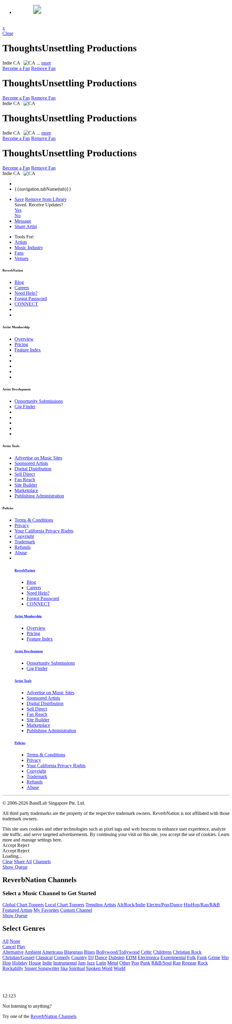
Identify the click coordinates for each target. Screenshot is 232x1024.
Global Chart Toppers (23, 904)
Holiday (19, 962)
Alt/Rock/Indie (131, 904)
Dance (101, 957)
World (119, 968)
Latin (101, 962)
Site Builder (25, 485)
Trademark (24, 541)
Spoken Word (99, 968)
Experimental (173, 957)
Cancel (9, 946)
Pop (135, 962)
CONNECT (26, 304)
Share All (23, 861)
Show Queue (14, 867)
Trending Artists (100, 904)
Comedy (62, 957)
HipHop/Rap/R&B (202, 904)
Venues (21, 258)
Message (22, 221)
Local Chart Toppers (64, 904)
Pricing (21, 344)
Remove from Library (46, 199)
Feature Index (27, 349)
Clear (7, 861)
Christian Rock (187, 952)
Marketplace (26, 490)
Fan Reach (24, 479)
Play (21, 946)
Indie (47, 962)
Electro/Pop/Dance (164, 904)
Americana (52, 952)
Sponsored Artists (31, 463)
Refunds (22, 547)
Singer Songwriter (41, 968)
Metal (112, 962)
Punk (145, 962)
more (46, 62)
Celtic (146, 952)
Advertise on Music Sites (38, 457)
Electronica (148, 957)
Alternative (13, 952)
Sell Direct (24, 474)
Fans (19, 253)
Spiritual (77, 968)
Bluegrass (73, 952)
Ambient (32, 952)
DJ (91, 957)
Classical (44, 957)
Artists (20, 242)
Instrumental (65, 962)
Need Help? (25, 293)
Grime (214, 957)
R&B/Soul (161, 962)
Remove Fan (43, 68)
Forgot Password (30, 298)
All (5, 941)
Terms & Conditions (33, 520)
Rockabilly (12, 968)
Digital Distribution (32, 468)
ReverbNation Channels (53, 1016)
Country (79, 957)
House (35, 962)
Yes (17, 210)
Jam (81, 962)
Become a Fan (16, 68)
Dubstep (116, 957)
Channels (42, 861)
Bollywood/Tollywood (118, 952)
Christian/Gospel (18, 957)
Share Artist (25, 226)
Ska (64, 968)
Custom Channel (76, 910)
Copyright (24, 536)
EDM (131, 957)
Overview (24, 339)
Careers (21, 287)
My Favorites (46, 910)
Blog (19, 282)
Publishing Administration (39, 495)
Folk (191, 957)
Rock (203, 962)
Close (7, 33)
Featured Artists (17, 910)
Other (124, 962)
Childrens (162, 952)
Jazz (91, 962)
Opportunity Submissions (38, 401)
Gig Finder (24, 406)
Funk (202, 957)
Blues (89, 952)
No (17, 215)
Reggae (189, 962)
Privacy (21, 525)
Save (19, 199)
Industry (28, 247)
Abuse (20, 552)
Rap (177, 962)
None (15, 941)
